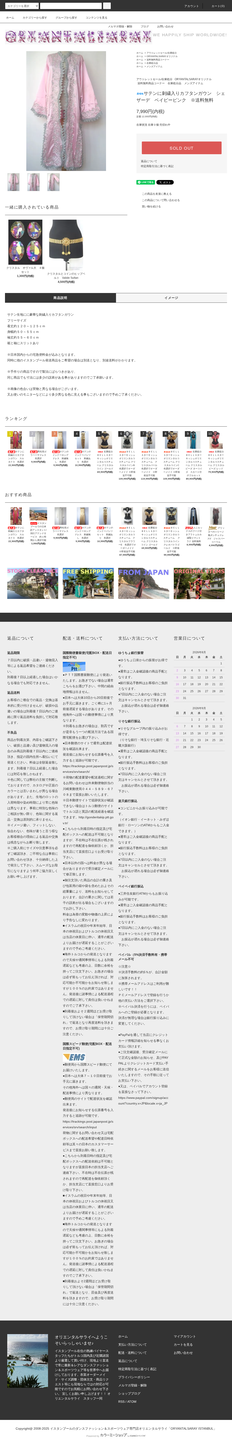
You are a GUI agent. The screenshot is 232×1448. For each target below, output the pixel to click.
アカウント (191, 6)
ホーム (10, 17)
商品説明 (60, 298)
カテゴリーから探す (35, 17)
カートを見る (183, 1344)
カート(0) (218, 6)
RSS (121, 1401)
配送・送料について (132, 1352)
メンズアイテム (154, 66)
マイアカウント (185, 1336)
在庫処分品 (152, 63)
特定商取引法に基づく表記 (157, 166)
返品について (149, 161)
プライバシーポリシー (134, 1377)
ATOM (131, 1401)
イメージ (171, 298)
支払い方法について (132, 1344)
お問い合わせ (165, 26)
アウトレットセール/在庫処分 (162, 53)
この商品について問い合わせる (161, 200)
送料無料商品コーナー (158, 59)
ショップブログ (129, 1393)
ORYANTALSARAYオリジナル (162, 56)
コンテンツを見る (96, 17)
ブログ (145, 26)
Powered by (92, 1436)
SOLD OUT (182, 148)
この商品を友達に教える (157, 193)
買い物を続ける (151, 206)
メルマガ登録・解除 (120, 26)
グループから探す (66, 17)
